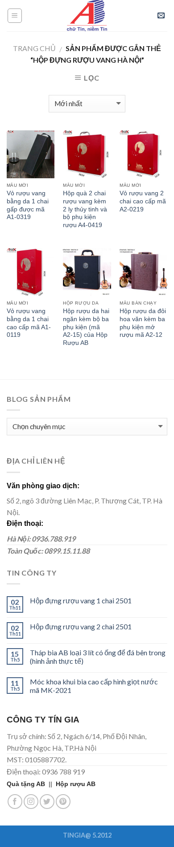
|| (31, 783)
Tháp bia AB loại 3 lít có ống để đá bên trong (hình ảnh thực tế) (98, 656)
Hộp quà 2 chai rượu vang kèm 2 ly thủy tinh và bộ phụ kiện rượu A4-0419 (85, 209)
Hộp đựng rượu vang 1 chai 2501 (81, 600)
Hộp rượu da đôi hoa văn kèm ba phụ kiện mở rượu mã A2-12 (143, 323)
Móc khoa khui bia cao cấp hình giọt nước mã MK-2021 (94, 685)
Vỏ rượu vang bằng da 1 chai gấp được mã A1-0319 (28, 205)
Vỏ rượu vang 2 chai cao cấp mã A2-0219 (143, 201)
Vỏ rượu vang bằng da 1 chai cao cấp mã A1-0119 (29, 323)
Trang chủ (34, 48)
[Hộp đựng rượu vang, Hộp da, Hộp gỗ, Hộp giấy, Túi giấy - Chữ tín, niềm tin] (87, 15)
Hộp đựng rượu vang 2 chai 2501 (81, 626)
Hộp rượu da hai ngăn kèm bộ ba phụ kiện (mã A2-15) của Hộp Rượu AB (86, 327)
